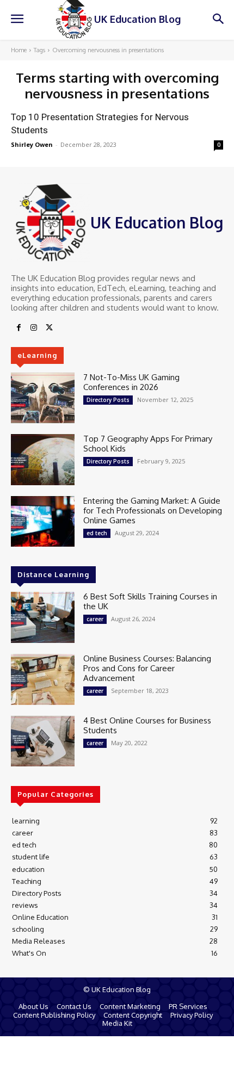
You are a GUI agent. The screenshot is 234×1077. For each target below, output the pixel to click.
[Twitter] (49, 328)
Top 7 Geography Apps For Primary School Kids (147, 444)
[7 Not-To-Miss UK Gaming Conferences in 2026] (43, 398)
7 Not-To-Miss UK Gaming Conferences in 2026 (131, 382)
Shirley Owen (32, 144)
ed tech (97, 533)
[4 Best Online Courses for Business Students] (43, 741)
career (95, 619)
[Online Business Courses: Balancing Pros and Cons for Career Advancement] (43, 679)
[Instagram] (33, 328)
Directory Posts (108, 400)
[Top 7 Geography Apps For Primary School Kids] (43, 459)
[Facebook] (18, 328)
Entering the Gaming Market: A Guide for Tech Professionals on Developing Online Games (152, 510)
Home (19, 50)
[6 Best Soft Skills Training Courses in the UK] (43, 617)
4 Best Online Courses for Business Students (147, 725)
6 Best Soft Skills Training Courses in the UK (150, 601)
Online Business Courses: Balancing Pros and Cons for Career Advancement (147, 668)
